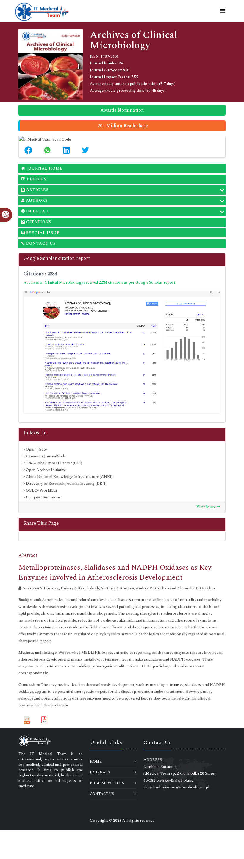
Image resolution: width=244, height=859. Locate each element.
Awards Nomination (122, 110)
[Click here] (122, 352)
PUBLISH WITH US (107, 783)
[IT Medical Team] (41, 11)
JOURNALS (100, 772)
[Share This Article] (28, 150)
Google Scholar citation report (57, 258)
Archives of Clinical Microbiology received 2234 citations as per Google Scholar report (99, 282)
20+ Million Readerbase (123, 125)
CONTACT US (102, 794)
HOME (96, 762)
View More (206, 507)
